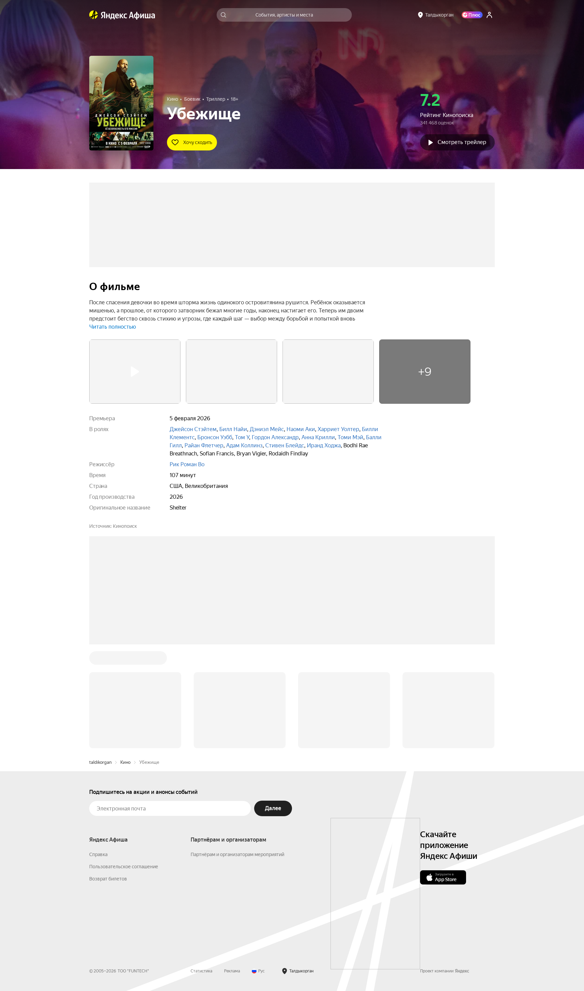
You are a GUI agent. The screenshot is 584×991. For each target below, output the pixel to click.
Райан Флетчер (204, 445)
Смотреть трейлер (462, 142)
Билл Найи (233, 429)
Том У (242, 437)
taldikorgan (100, 659)
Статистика (201, 868)
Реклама (232, 868)
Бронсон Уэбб (214, 437)
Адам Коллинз (244, 445)
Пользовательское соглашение (123, 764)
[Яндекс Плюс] (472, 14)
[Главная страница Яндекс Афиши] (93, 14)
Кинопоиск (125, 526)
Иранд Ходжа (324, 445)
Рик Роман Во (187, 464)
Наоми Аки (301, 429)
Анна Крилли (318, 437)
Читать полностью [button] (112, 327)
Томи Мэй (350, 437)
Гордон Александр (275, 437)
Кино (125, 659)
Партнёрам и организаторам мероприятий (237, 752)
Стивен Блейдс (284, 445)
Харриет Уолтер (338, 429)
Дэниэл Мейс (267, 429)
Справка (98, 752)
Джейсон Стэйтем (193, 429)
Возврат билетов (108, 776)
